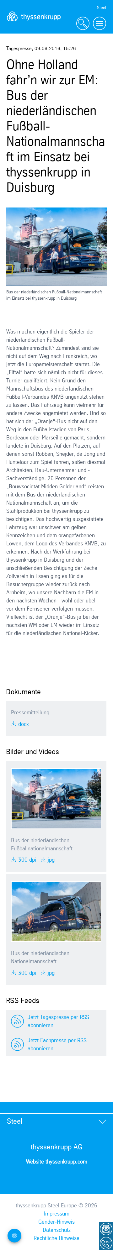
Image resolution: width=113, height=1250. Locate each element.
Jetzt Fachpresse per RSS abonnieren (57, 1044)
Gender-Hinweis (56, 1222)
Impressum (56, 1213)
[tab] (56, 1122)
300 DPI (26, 860)
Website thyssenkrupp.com (56, 1161)
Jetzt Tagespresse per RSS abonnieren (58, 1021)
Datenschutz (57, 1230)
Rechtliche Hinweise (56, 1238)
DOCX (23, 724)
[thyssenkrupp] (34, 23)
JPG (50, 860)
